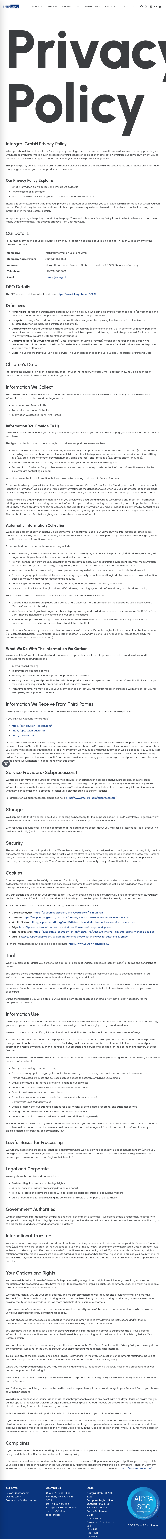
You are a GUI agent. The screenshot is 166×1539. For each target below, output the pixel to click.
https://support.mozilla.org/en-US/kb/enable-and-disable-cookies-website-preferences (83, 922)
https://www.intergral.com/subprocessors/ (91, 797)
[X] (146, 6)
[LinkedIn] (150, 6)
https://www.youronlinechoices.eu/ (89, 943)
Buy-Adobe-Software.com (21, 1500)
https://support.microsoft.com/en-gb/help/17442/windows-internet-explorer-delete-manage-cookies (94, 931)
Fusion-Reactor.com (17, 1493)
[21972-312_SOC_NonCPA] (143, 1503)
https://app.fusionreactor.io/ (28, 730)
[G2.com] (160, 6)
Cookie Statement (97, 1511)
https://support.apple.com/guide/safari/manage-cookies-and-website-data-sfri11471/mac (74, 936)
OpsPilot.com (13, 1496)
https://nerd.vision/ (23, 735)
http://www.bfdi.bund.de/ (137, 1468)
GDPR (90, 1514)
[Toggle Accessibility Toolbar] (6, 764)
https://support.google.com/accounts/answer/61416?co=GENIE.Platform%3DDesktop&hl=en (76, 917)
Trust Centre (94, 1518)
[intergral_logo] (11, 6)
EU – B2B (93, 1529)
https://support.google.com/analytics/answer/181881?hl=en (68, 912)
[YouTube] (155, 6)
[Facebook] (141, 6)
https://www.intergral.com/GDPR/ (76, 294)
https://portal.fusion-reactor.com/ (32, 725)
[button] (117, 6)
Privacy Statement (97, 1507)
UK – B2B (93, 1536)
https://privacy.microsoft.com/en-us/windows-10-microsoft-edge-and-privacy (66, 927)
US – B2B (93, 1533)
